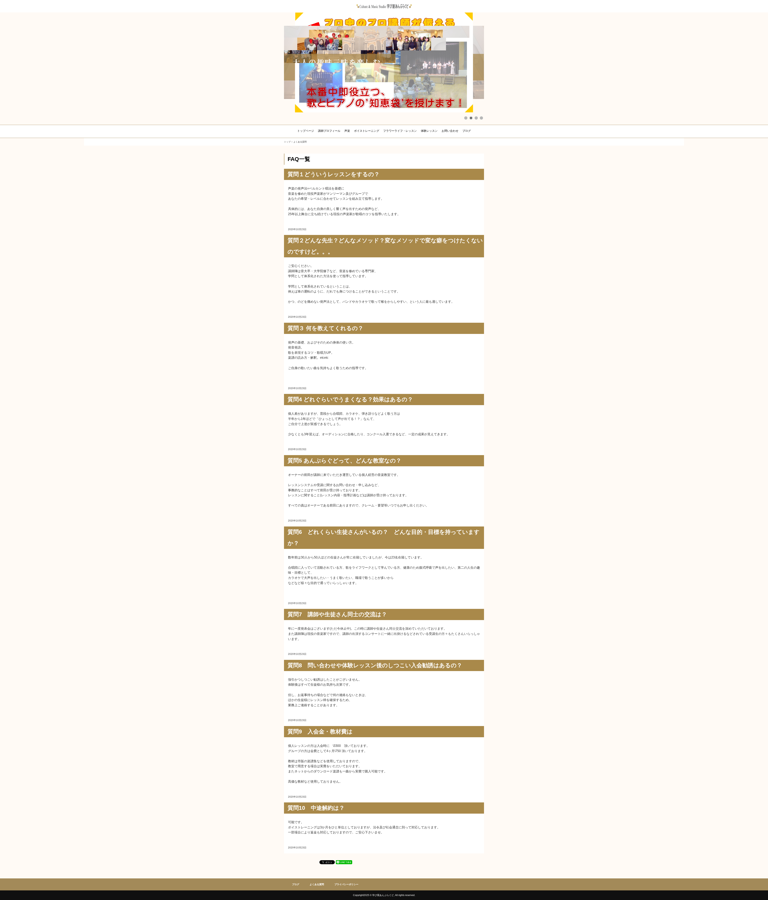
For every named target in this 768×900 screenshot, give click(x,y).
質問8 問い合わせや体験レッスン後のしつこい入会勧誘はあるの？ (375, 665)
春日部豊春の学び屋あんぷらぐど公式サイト (384, 6)
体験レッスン (429, 130)
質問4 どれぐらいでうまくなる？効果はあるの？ (350, 399)
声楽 (347, 130)
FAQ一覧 (299, 159)
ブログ (466, 130)
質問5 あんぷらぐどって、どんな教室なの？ (344, 460)
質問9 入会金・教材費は (320, 731)
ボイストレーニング (366, 130)
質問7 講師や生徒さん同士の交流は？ (337, 614)
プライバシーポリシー (346, 884)
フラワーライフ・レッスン (400, 130)
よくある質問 (317, 884)
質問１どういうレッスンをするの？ (334, 174)
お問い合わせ (450, 130)
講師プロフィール (329, 130)
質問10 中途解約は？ (316, 808)
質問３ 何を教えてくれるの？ (325, 328)
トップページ (305, 130)
